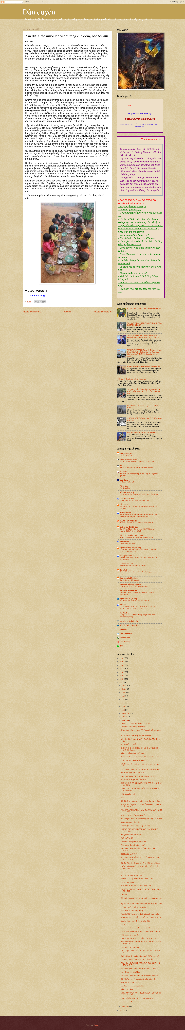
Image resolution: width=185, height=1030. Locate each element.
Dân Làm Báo (125, 638)
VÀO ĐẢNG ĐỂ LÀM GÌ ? (130, 822)
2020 (122, 679)
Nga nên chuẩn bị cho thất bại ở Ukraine (142, 433)
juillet (124, 706)
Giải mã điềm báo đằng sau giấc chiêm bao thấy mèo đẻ (139, 494)
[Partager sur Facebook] (43, 301)
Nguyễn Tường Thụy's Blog (130, 548)
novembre (125, 720)
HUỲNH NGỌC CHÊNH (128, 521)
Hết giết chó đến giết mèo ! (131, 835)
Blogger (96, 1025)
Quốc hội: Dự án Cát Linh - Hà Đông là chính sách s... (141, 776)
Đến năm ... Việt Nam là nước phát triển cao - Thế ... (140, 975)
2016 (122, 665)
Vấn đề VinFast (125, 488)
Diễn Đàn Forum (126, 633)
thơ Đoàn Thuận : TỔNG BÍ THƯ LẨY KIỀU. (137, 960)
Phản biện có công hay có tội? (132, 947)
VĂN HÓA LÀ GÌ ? (128, 989)
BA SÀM (123, 605)
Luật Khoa (124, 480)
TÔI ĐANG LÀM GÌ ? (129, 854)
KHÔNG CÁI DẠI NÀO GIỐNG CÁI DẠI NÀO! (138, 879)
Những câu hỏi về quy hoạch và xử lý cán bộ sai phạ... (141, 931)
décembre (125, 1006)
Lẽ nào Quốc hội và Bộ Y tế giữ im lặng (135, 826)
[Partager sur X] (40, 301)
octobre (124, 717)
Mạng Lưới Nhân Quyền (129, 621)
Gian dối (124, 895)
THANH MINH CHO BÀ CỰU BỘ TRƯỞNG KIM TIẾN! (141, 917)
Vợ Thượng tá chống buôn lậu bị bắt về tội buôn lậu (140, 968)
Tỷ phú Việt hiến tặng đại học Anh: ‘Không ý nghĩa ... (140, 863)
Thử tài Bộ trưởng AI (126, 455)
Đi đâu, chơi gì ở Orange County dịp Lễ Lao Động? (137, 461)
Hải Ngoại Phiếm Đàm (128, 590)
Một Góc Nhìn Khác (127, 492)
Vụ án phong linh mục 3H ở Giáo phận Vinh (135, 500)
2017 (122, 669)
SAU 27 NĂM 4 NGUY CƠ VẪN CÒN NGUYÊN (138, 938)
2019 (122, 676)
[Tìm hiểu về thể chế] (140, 142)
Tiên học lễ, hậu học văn (130, 982)
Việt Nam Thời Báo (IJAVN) (130, 584)
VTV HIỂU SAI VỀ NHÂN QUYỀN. (134, 815)
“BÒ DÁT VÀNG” (127, 838)
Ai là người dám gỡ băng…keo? (133, 845)
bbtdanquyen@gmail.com (140, 119)
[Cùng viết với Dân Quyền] (140, 111)
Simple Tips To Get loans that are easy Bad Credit (137, 537)
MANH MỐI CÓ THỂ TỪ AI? (131, 744)
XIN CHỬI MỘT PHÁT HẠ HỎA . (133, 773)
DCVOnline (124, 472)
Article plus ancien (103, 311)
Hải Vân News (125, 613)
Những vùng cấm (127, 882)
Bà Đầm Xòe (124, 541)
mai (123, 699)
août (123, 710)
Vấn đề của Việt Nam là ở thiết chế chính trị (134, 601)
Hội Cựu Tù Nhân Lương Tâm (131, 535)
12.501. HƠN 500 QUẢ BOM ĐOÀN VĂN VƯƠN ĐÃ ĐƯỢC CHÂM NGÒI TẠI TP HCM (137, 608)
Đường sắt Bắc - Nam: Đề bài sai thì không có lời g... (140, 928)
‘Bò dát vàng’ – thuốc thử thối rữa (133, 907)
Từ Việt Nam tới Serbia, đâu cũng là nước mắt (138, 979)
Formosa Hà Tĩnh (126, 564)
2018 (122, 672)
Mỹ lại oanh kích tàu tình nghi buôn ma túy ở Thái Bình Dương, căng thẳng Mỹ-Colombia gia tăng (138, 516)
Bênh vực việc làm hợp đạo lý (132, 910)
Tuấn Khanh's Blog (127, 498)
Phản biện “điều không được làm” (133, 727)
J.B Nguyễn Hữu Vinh (128, 556)
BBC (121, 466)
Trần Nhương (125, 642)
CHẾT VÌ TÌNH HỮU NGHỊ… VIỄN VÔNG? (137, 998)
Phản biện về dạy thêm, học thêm (133, 842)
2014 (122, 658)
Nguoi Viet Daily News (128, 459)
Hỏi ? (123, 924)
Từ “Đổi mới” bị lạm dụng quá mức (133, 780)
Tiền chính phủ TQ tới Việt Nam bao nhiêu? (134, 586)
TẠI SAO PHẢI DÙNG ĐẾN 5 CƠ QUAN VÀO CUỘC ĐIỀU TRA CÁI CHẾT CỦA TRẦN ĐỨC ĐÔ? (144, 391)
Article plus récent (32, 311)
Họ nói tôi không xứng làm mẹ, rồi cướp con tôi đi (136, 468)
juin (123, 703)
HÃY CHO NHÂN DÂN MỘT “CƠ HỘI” (132, 566)
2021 (122, 683)
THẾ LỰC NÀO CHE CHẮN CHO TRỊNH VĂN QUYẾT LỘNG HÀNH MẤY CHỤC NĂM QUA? (144, 337)
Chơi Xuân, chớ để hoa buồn (130, 580)
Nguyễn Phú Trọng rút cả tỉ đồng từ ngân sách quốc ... (141, 914)
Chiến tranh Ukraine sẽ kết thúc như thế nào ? (144, 366)
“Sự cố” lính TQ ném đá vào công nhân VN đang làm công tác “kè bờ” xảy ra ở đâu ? (137, 530)
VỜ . (123, 797)
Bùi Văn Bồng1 (125, 570)
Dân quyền (39, 12)
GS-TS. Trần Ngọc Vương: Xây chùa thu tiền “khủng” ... (141, 801)
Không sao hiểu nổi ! (128, 794)
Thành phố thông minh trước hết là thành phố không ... (141, 757)
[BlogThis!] (38, 301)
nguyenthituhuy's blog (128, 599)
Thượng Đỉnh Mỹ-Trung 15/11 (132, 875)
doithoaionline (125, 513)
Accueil (67, 311)
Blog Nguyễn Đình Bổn (129, 578)
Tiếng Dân (124, 486)
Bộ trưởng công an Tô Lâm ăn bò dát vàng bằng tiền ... (141, 769)
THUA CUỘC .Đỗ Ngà (127, 543)
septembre (126, 713)
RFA (121, 646)
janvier (124, 685)
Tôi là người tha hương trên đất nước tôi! (136, 736)
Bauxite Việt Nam (126, 453)
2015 (122, 662)
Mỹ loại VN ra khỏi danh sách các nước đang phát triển (141, 904)
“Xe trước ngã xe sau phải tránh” (133, 760)
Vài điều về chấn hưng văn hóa (132, 986)
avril (123, 696)
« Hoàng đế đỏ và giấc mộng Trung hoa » (132, 379)
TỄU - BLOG (124, 505)
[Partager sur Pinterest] (45, 301)
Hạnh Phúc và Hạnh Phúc (130, 972)
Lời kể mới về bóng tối (127, 482)
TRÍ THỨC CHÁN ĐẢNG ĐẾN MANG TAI (136, 886)
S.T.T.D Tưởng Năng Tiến (129, 625)
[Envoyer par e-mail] (35, 301)
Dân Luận (123, 629)
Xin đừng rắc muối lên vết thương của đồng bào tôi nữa (141, 819)
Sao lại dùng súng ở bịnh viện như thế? (135, 921)
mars (124, 692)
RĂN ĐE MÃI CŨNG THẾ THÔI (132, 753)
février (124, 689)
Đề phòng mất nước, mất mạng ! (133, 872)
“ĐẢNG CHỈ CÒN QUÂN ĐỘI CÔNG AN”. (136, 723)
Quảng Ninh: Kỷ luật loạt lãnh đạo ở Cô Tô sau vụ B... (141, 956)
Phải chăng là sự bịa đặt (130, 935)
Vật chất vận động (127, 1002)
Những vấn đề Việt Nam (129, 527)
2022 (122, 1011)
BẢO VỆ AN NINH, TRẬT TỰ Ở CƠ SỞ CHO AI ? (136, 523)
